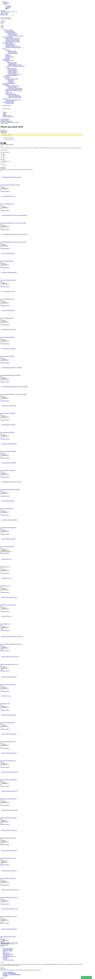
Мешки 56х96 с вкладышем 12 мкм (8, 604)
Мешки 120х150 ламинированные (8, 760)
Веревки (7, 61)
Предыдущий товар (5, 119)
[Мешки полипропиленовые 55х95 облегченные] (12, 636)
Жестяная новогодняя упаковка (12, 40)
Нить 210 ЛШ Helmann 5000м (7, 261)
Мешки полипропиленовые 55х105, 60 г (9, 664)
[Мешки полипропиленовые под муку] (9, 908)
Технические (11, 82)
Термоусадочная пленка (11, 93)
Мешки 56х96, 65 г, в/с (5, 623)
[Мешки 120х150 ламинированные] (9, 753)
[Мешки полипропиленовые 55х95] (9, 870)
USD (10, 7)
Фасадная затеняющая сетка (9, 83)
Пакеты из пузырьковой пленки (15, 88)
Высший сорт (11, 80)
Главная (5, 112)
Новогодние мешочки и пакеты (13, 39)
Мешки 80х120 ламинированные (8, 722)
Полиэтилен (6, 84)
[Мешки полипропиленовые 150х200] (9, 772)
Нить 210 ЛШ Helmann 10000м (7, 546)
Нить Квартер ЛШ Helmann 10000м (8, 527)
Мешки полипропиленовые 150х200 (9, 779)
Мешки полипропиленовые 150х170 (9, 798)
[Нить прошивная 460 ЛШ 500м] (8, 329)
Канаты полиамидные (13, 71)
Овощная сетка (6, 59)
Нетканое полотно (10, 56)
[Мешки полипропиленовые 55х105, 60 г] (10, 656)
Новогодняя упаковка (8, 37)
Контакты (5, 3)
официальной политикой (49, 964)
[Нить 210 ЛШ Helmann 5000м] (8, 253)
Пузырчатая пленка (12, 87)
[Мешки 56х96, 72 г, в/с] (6, 578)
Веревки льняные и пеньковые (15, 64)
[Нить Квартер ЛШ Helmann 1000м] (9, 272)
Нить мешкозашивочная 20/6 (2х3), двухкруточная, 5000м (13, 242)
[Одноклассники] (3, 143)
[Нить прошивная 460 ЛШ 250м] (8, 424)
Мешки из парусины (12, 52)
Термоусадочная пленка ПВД (14, 96)
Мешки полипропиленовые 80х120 (8, 838)
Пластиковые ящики (10, 100)
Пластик (5, 98)
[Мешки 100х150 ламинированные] (9, 733)
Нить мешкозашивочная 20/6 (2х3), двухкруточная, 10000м (13, 394)
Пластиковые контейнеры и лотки (13, 99)
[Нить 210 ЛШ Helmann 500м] (7, 500)
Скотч (7, 91)
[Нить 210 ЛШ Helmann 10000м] (8, 538)
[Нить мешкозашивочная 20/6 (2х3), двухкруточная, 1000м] (14, 215)
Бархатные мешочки (12, 33)
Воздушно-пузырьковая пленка (12, 85)
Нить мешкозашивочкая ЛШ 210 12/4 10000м (10, 375)
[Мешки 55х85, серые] (6, 695)
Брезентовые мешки (12, 53)
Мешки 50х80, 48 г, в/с (5, 566)
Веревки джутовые (12, 62)
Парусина (8, 57)
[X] (5, 143)
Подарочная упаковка (8, 30)
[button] (86, 977)
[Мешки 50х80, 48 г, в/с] (6, 559)
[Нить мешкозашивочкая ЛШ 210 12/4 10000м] (11, 367)
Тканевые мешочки (12, 34)
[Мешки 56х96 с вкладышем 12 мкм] (9, 597)
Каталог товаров (6, 105)
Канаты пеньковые (12, 70)
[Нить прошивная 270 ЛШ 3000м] (8, 462)
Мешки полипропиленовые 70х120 (8, 858)
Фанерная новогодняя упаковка (13, 38)
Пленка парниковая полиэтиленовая (14, 89)
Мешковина (8, 55)
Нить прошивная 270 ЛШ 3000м (8, 470)
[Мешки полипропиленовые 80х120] (9, 830)
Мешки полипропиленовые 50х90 (8, 684)
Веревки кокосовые (12, 63)
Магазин (5, 1)
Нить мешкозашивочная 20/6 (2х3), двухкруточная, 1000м (13, 222)
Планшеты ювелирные (11, 44)
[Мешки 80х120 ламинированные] (8, 714)
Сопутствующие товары (8, 102)
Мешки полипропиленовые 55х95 (8, 878)
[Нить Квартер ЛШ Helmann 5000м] (9, 443)
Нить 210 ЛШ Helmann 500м (7, 508)
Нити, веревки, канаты (8, 60)
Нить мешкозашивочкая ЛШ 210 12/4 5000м (10, 184)
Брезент (7, 54)
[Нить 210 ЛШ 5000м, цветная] (8, 291)
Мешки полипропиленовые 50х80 (8, 936)
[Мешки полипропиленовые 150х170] (9, 791)
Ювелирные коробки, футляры (12, 46)
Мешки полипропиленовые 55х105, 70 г (9, 897)
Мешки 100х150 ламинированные (8, 741)
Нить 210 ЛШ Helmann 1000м (7, 318)
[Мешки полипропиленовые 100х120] (9, 810)
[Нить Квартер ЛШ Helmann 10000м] (9, 519)
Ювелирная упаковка (7, 42)
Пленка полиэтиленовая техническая (14, 90)
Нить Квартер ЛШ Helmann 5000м (8, 451)
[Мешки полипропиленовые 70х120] (9, 850)
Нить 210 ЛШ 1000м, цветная (7, 203)
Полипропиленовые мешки (12, 78)
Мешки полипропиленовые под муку (9, 916)
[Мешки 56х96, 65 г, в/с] (6, 616)
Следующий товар (5, 120)
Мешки (7, 49)
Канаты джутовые (12, 68)
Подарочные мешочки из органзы (15, 35)
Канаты (7, 67)
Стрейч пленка (9, 92)
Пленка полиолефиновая (13, 95)
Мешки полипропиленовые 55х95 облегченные (11, 644)
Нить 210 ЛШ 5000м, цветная (7, 299)
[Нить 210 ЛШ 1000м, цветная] (8, 196)
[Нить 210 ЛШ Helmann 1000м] (8, 310)
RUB (10, 6)
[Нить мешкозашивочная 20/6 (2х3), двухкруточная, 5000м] (14, 234)
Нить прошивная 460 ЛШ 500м (7, 337)
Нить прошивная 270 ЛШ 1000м (8, 413)
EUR (8, 8)
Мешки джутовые (12, 50)
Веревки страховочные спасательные (16, 66)
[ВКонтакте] (1, 143)
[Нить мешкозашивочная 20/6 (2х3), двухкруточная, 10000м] (14, 386)
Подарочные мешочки (11, 32)
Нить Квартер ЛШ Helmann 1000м (8, 280)
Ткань (4, 48)
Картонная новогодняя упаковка (13, 41)
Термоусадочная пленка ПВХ (14, 97)
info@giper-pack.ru (5, 12)
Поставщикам (6, 2)
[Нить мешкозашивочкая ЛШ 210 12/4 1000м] (11, 481)
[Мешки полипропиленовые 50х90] (9, 676)
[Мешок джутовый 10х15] (6, 121)
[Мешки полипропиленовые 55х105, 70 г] (10, 889)
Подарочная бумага (10, 31)
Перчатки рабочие (10, 103)
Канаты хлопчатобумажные (14, 74)
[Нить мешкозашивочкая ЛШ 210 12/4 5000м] (11, 177)
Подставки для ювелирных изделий (14, 47)
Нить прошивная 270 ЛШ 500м (7, 356)
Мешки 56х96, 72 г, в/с (5, 585)
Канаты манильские (12, 69)
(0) (1, 186)
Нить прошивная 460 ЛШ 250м (7, 432)
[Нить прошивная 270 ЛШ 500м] (8, 348)
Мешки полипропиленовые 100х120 (9, 817)
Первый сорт (11, 81)
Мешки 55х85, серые (5, 703)
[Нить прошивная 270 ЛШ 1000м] (8, 405)
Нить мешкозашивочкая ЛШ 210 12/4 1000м (10, 489)
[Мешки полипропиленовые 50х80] (9, 929)
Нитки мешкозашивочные (11, 75)
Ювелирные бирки (10, 45)
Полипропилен (6, 76)
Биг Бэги (8, 77)
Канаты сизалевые (12, 73)
